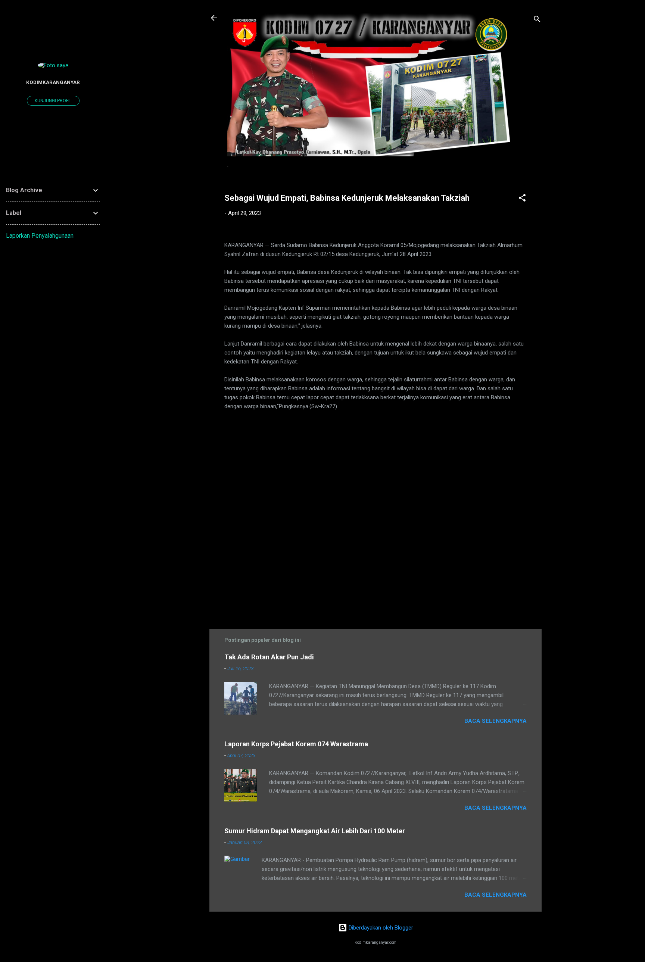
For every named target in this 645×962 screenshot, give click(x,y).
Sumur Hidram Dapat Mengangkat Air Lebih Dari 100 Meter (314, 831)
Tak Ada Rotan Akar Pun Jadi (269, 657)
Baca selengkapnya (495, 721)
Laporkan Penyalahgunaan (40, 235)
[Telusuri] (537, 20)
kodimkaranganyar (53, 82)
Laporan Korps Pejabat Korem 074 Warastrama (296, 744)
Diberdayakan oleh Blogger (380, 927)
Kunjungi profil (53, 100)
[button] (522, 199)
